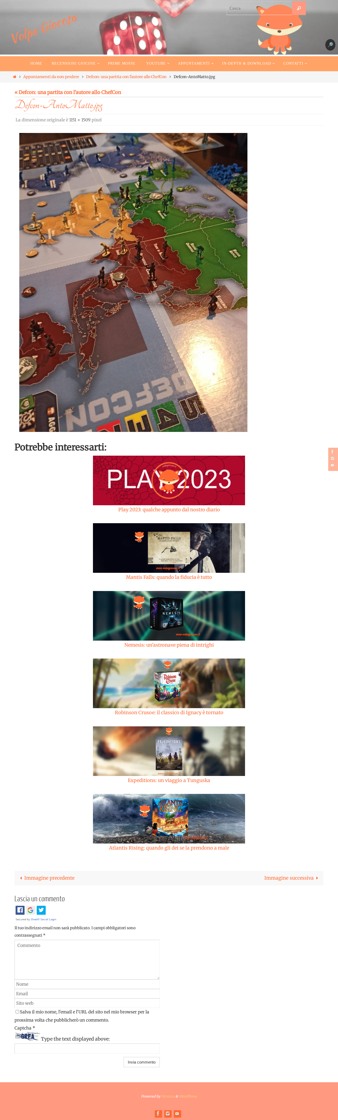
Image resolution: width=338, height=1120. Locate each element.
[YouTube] (332, 465)
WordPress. (188, 1096)
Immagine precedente (49, 878)
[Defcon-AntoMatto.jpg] (133, 282)
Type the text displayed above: (75, 1039)
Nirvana (168, 1096)
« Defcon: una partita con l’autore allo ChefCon (68, 92)
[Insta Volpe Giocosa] (332, 458)
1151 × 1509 (80, 119)
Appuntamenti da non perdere (51, 76)
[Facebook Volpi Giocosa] (332, 452)
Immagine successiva (289, 878)
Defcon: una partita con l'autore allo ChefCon (126, 76)
